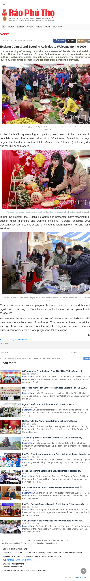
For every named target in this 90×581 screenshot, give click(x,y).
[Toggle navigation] (4, 4)
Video (60, 27)
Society (30, 27)
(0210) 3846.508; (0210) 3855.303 (20, 560)
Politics (11, 27)
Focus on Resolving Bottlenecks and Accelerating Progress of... (51, 471)
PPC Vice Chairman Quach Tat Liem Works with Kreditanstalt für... (53, 487)
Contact (24, 543)
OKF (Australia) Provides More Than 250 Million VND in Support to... (53, 371)
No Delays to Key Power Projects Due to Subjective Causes (49, 421)
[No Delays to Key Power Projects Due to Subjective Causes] (10, 427)
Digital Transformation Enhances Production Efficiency (48, 404)
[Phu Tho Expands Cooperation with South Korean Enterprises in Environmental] (10, 510)
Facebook (16, 543)
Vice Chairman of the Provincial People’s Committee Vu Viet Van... (53, 520)
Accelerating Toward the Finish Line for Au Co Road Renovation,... (52, 437)
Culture (39, 27)
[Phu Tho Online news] (28, 15)
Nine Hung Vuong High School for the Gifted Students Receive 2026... (54, 388)
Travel (47, 27)
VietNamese (7, 543)
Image (55, 27)
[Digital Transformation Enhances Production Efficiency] (10, 410)
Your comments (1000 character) (13, 339)
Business (20, 27)
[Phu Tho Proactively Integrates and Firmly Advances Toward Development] (10, 460)
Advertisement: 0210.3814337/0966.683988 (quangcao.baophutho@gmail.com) (48, 541)
